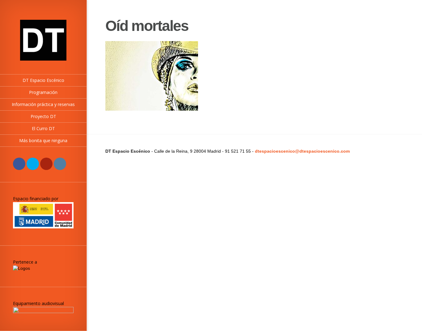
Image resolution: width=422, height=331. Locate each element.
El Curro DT (43, 128)
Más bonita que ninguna (43, 140)
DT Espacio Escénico (43, 80)
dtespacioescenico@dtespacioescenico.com (302, 151)
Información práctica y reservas (43, 104)
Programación (43, 92)
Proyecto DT (43, 116)
